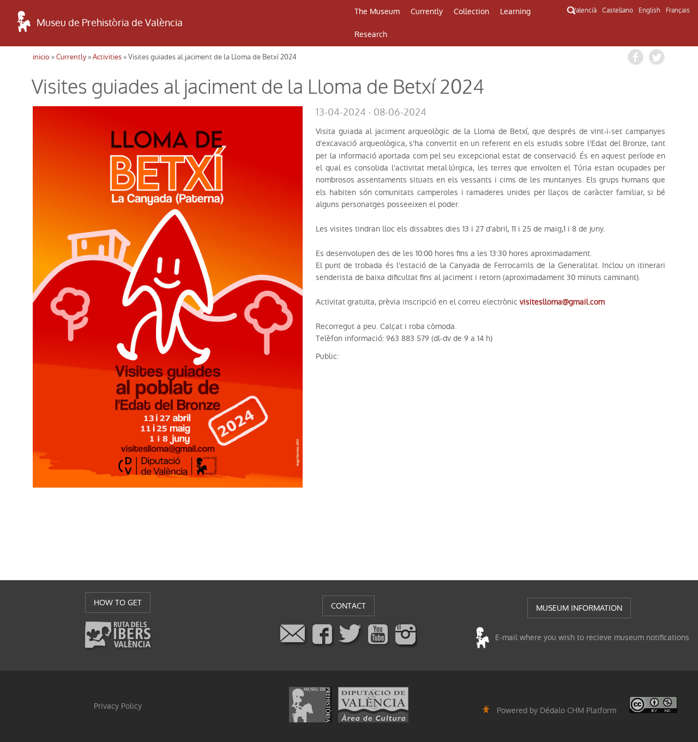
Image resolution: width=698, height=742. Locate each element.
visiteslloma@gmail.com (562, 301)
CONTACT (348, 605)
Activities (107, 57)
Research (370, 34)
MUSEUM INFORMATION (579, 608)
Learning (515, 11)
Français (678, 10)
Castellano (617, 10)
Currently (427, 11)
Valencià (584, 10)
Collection (471, 11)
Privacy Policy (118, 706)
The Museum (377, 11)
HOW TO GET (118, 602)
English (649, 10)
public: (327, 356)
